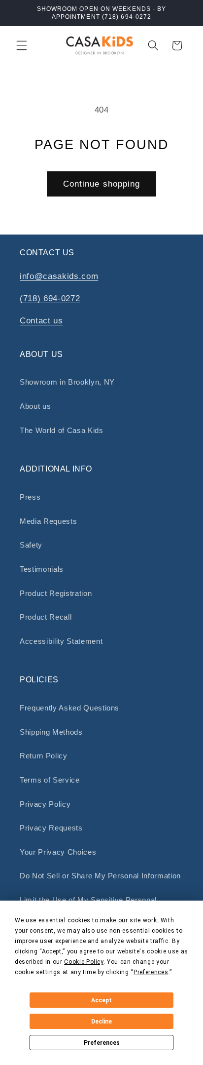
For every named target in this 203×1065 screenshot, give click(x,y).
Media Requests (48, 521)
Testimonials (42, 569)
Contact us (41, 320)
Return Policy (44, 755)
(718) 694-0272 (50, 298)
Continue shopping (101, 183)
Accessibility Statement (61, 641)
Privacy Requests (51, 828)
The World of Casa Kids (61, 430)
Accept (101, 1000)
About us (35, 406)
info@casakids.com (59, 276)
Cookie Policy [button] (83, 961)
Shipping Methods (51, 732)
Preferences (102, 1042)
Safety (31, 545)
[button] (22, 45)
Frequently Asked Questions (69, 708)
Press (30, 497)
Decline (101, 1021)
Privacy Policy (45, 804)
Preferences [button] (151, 972)
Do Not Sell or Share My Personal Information (100, 875)
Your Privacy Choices (58, 852)
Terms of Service (50, 780)
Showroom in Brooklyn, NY (67, 382)
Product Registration (56, 593)
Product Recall (45, 617)
